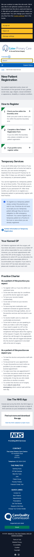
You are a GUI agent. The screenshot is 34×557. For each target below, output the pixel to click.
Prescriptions (17, 501)
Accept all (6, 25)
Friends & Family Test (17, 484)
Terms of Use (17, 539)
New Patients (17, 495)
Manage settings (8, 36)
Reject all (6, 31)
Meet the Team (17, 474)
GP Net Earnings (17, 471)
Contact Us (17, 493)
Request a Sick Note (17, 506)
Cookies (17, 547)
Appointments (17, 498)
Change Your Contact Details (17, 509)
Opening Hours (17, 468)
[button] (19, 112)
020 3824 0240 (21, 461)
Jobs (17, 476)
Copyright (17, 550)
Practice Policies (17, 482)
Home (2, 69)
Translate (4, 57)
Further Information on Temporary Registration (16, 230)
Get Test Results (17, 503)
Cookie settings (19, 16)
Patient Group (17, 479)
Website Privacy (17, 542)
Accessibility (17, 545)
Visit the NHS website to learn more (17, 423)
